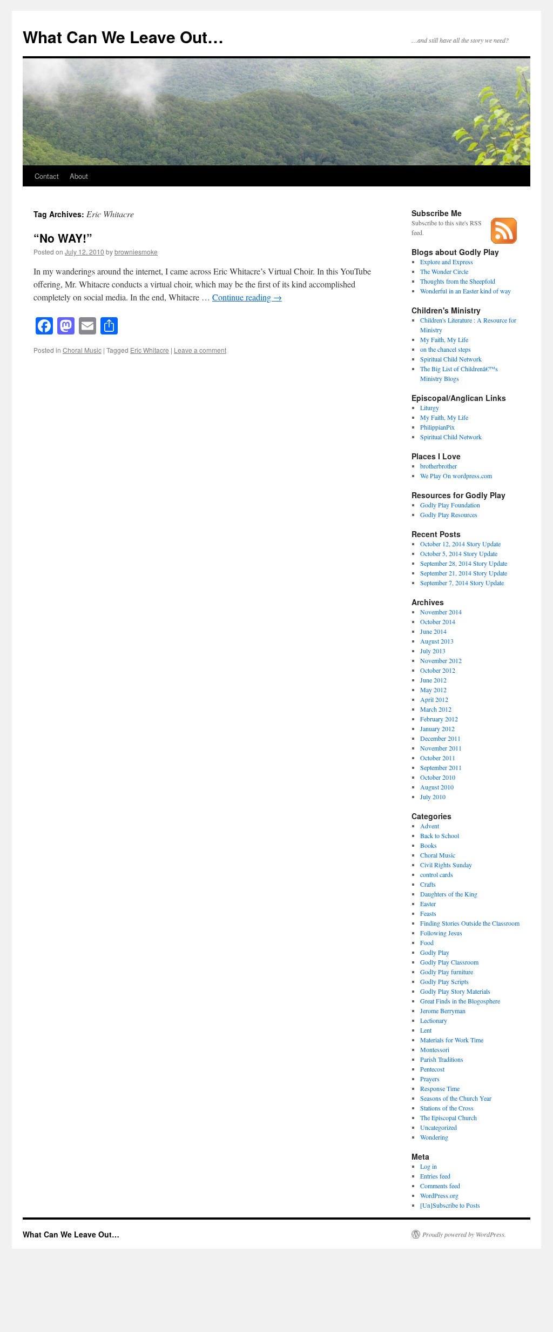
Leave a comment (200, 349)
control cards (436, 874)
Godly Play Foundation (450, 504)
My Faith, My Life (444, 339)
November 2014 (441, 611)
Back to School (439, 835)
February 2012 (439, 718)
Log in (428, 1166)
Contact (47, 176)
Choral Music (82, 349)
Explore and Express (446, 261)
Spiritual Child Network (451, 358)
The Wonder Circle (444, 271)
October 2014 (437, 621)
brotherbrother (438, 465)
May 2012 (433, 689)
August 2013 (437, 641)
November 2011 (441, 748)
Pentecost (432, 1069)
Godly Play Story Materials (455, 991)
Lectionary (433, 1020)
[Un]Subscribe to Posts (450, 1205)
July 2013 (433, 650)
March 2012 (435, 709)
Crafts (428, 884)
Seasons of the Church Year (455, 1098)
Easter (428, 903)
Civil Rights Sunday (446, 864)
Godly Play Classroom (449, 962)
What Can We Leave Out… (123, 36)
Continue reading (247, 297)
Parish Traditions (441, 1059)
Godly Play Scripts (444, 981)
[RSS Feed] (504, 241)
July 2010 (433, 796)
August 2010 (437, 786)
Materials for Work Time (451, 1039)
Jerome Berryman (443, 1010)
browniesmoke (136, 251)
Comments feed (440, 1185)
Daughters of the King (448, 893)
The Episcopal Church (448, 1117)
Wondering (434, 1137)
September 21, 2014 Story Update (463, 572)
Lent (425, 1030)
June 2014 (433, 631)
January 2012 (437, 728)
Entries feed (435, 1176)
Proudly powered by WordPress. (464, 1234)
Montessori (434, 1049)
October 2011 (437, 757)
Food (427, 942)
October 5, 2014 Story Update (458, 553)
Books (428, 845)
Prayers (430, 1078)
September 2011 (441, 767)
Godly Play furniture (446, 971)
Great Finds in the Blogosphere (460, 1000)
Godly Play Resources (448, 514)
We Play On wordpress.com (456, 475)
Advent (429, 825)
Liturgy (429, 407)
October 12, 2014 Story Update (460, 543)
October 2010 (437, 777)
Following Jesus (441, 932)
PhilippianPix (437, 427)
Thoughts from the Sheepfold (457, 281)
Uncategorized (438, 1127)
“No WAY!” (62, 238)
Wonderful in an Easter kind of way (465, 290)
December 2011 (440, 738)
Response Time (440, 1088)
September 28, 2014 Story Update (463, 563)
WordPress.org (439, 1195)
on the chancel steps (445, 349)
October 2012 (437, 670)
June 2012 (433, 679)
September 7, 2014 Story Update (462, 582)
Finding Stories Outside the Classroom (470, 923)
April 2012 (434, 699)
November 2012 (441, 660)
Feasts (428, 913)
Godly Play (434, 952)
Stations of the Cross (447, 1107)
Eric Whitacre (149, 349)
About (79, 176)
